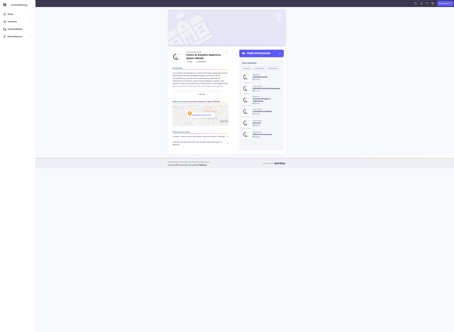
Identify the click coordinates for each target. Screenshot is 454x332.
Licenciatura (259, 68)
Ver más (202, 94)
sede (190, 62)
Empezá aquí (444, 3)
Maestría (247, 68)
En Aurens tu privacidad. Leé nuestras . (187, 165)
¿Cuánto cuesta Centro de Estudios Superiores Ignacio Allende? (199, 136)
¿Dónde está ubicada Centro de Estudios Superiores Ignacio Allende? (197, 143)
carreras (202, 62)
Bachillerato (273, 68)
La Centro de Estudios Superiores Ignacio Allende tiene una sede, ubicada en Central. (200, 144)
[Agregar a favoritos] (226, 52)
